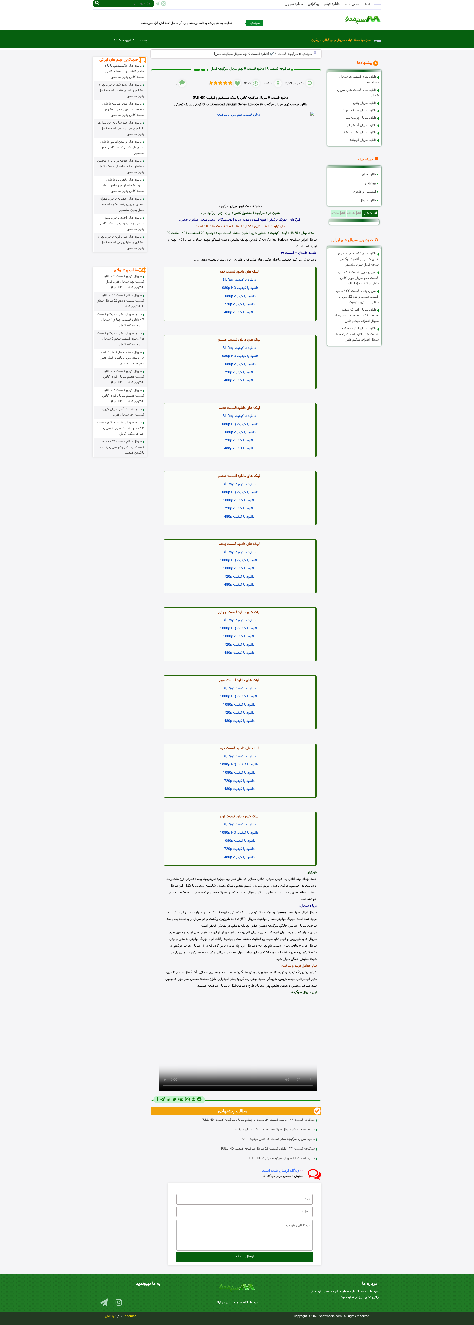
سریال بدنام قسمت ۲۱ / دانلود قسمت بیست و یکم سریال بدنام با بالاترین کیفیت (121, 447)
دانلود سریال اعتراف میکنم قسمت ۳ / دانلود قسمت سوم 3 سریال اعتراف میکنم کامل (120, 428)
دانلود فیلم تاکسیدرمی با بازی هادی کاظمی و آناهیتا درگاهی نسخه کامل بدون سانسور (358, 259)
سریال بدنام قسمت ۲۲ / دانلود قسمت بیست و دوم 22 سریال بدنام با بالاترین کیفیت (357, 296)
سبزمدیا (307, 54)
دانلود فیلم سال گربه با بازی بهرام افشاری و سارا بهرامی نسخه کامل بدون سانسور (121, 242)
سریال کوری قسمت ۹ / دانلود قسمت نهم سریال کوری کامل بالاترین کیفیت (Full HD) (358, 278)
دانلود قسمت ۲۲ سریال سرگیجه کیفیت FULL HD (282, 1158)
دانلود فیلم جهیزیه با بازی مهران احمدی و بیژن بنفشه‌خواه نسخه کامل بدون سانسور (122, 204)
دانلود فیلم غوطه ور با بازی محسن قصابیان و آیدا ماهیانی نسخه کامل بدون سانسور (120, 166)
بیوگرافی (313, 4)
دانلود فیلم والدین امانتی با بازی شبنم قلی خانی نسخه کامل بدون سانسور (122, 147)
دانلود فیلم (332, 4)
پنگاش (109, 1316)
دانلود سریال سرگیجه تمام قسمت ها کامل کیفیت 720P (278, 1139)
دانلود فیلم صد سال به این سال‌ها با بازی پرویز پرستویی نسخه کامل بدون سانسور (120, 128)
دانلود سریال (294, 4)
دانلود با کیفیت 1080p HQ (239, 288)
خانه (368, 4)
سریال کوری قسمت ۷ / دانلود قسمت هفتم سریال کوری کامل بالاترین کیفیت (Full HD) (123, 377)
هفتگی (368, 213)
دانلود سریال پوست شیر (360, 118)
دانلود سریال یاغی (364, 103)
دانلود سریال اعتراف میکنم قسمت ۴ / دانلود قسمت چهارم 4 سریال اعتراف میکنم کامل (357, 315)
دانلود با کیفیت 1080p (239, 296)
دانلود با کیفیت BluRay (239, 280)
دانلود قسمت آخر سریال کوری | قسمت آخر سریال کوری (122, 412)
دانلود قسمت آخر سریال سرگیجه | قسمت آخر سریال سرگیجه (274, 1129)
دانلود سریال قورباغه (362, 140)
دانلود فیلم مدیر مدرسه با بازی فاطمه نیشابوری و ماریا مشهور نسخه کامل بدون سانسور (123, 109)
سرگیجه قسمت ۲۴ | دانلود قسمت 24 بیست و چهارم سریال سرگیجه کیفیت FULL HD (258, 1120)
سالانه (335, 213)
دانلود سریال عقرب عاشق (359, 132)
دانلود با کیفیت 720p (239, 304)
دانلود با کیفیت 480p (239, 312)
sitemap (130, 1316)
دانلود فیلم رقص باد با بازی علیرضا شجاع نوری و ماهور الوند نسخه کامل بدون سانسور (123, 185)
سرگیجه (268, 83)
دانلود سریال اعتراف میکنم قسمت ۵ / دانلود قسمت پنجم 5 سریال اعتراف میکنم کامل (357, 334)
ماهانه (351, 213)
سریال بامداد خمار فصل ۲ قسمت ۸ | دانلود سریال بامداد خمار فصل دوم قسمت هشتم (121, 358)
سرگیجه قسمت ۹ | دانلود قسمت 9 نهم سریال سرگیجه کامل (250, 69)
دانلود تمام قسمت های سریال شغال (358, 92)
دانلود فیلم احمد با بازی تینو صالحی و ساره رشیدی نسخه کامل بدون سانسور (122, 223)
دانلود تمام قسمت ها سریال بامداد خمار (359, 79)
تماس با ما (352, 4)
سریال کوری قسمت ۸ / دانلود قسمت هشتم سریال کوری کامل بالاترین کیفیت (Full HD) (123, 396)
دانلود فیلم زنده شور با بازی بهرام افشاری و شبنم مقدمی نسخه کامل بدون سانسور (121, 90)
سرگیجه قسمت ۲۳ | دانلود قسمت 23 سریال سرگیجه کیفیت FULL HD (268, 1149)
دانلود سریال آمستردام (361, 125)
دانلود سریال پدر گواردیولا (359, 110)
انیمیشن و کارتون (364, 192)
